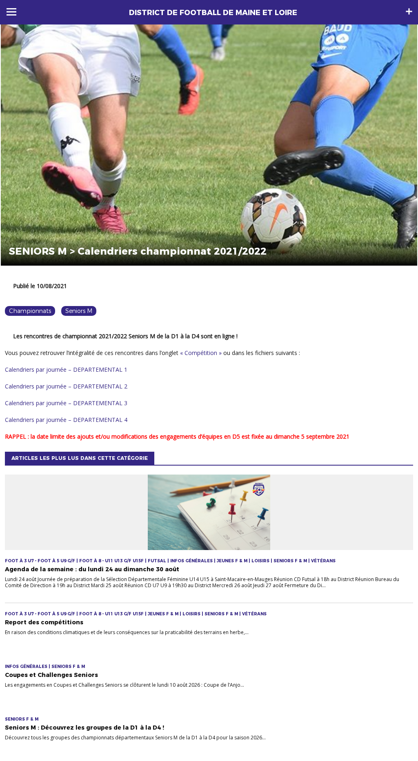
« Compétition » (201, 353)
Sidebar (409, 11)
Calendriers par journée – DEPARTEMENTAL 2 (66, 386)
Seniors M (78, 311)
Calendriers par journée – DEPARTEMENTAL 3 (66, 403)
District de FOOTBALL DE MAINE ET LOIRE (213, 12)
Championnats (30, 311)
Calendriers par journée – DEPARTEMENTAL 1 (66, 369)
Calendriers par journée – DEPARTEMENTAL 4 (66, 420)
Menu (11, 12)
